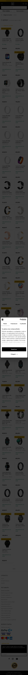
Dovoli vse (14, 349)
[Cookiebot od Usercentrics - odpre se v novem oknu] (20, 320)
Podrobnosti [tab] (14, 323)
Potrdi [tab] (5, 323)
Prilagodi (13, 354)
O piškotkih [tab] (23, 323)
